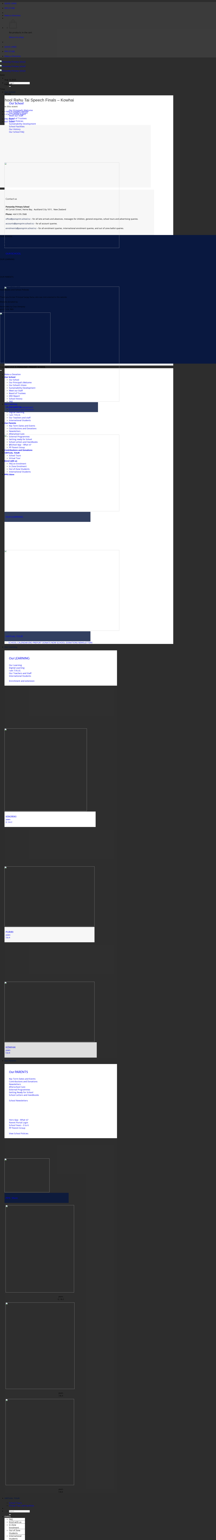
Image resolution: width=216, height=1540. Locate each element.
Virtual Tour (14, 458)
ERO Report (14, 396)
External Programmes (19, 436)
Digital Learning (7, 266)
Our (16, 103)
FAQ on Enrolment (17, 463)
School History (15, 398)
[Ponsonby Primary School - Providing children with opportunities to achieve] (13, 66)
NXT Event (9, 121)
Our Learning (10, 647)
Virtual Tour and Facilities (21, 1505)
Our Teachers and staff (19, 417)
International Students (15, 1537)
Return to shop (16, 37)
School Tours (15, 1503)
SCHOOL (16, 253)
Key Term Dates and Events (22, 425)
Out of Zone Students (14, 1531)
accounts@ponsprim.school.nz (20, 223)
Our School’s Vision (18, 385)
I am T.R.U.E (5, 269)
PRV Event (9, 119)
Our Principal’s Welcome (11, 241)
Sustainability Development (22, 387)
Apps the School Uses (10, 287)
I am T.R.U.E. (15, 415)
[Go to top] (1, 370)
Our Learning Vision (9, 264)
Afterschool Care (16, 433)
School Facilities (7, 249)
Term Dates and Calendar (12, 281)
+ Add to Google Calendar (16, 111)
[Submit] (10, 86)
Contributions (6, 284)
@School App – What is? (20, 444)
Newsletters (14, 431)
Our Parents (10, 1061)
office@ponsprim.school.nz (18, 219)
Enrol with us (15, 1522)
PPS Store (9, 474)
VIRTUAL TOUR (12, 1498)
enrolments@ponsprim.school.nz (21, 228)
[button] (11, 1516)
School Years (6, 272)
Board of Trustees (8, 246)
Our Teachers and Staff (11, 243)
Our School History (8, 252)
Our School (9, 92)
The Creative (23, 301)
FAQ (11, 1519)
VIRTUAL (14, 636)
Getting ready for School (20, 439)
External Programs (9, 292)
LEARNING (17, 516)
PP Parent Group (17, 447)
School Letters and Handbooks (23, 442)
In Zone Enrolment (14, 1526)
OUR (8, 253)
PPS (12, 1198)
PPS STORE (9, 8)
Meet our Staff (16, 390)
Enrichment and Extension (21, 409)
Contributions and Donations (22, 428)
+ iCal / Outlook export (15, 114)
